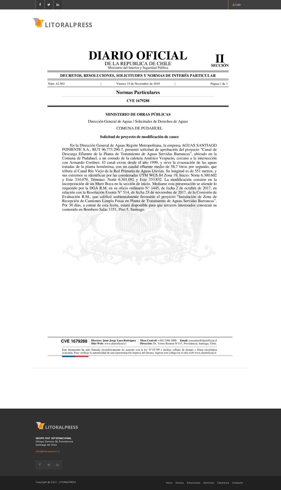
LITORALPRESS (68, 24)
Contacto (237, 482)
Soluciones (193, 482)
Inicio (169, 482)
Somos (179, 482)
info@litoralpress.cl (48, 451)
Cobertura (223, 482)
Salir (237, 5)
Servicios (208, 482)
